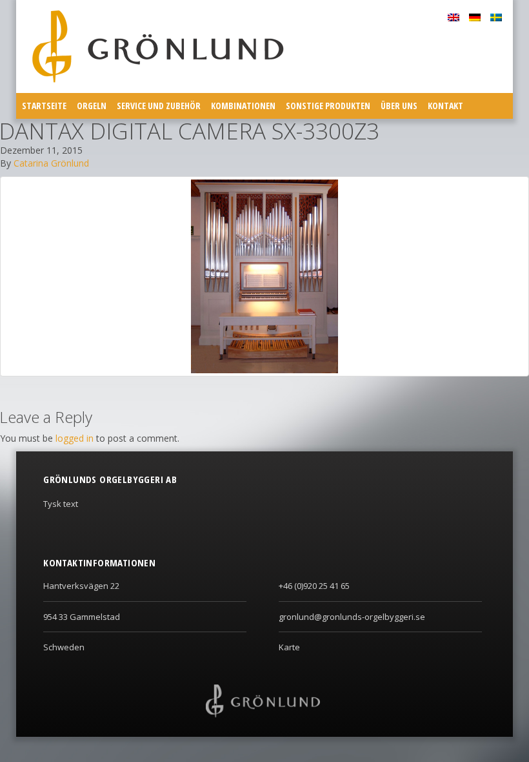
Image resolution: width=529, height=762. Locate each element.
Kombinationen (243, 105)
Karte (289, 647)
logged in (74, 438)
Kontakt (445, 105)
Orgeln (91, 105)
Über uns (399, 105)
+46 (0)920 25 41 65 (314, 586)
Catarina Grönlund (51, 163)
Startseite (44, 105)
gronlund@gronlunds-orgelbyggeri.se (352, 617)
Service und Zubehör (159, 105)
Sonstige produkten (328, 105)
